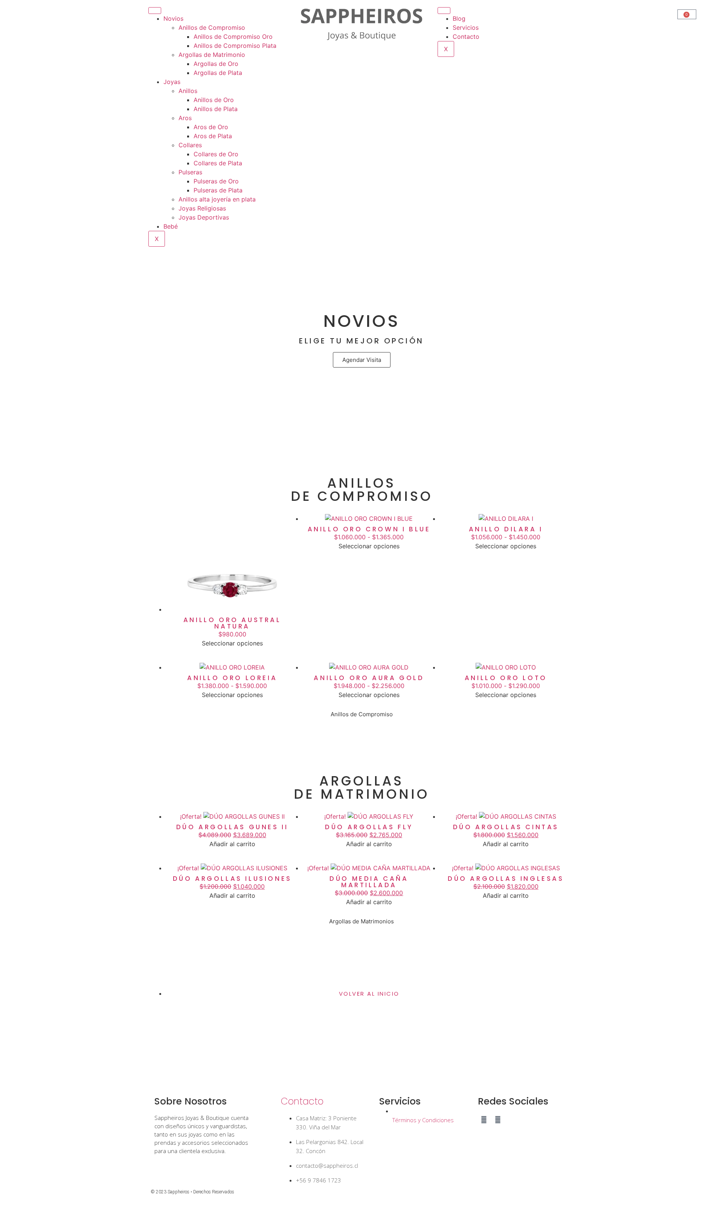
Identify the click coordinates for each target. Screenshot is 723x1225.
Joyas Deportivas (203, 217)
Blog (459, 18)
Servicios (466, 27)
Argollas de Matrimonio (211, 54)
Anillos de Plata (216, 109)
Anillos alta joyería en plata (217, 199)
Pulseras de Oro (216, 181)
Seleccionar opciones (232, 643)
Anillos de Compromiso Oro (233, 36)
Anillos (187, 91)
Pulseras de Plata (218, 190)
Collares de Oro (216, 154)
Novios (173, 18)
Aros (185, 118)
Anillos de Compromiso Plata (235, 45)
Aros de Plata (213, 136)
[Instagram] (484, 1120)
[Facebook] (498, 1120)
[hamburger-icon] (154, 10)
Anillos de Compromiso (211, 27)
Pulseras (190, 172)
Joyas (171, 81)
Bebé (170, 226)
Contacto (466, 36)
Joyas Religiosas (202, 208)
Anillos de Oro (214, 100)
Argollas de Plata (218, 72)
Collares (190, 145)
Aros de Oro (211, 127)
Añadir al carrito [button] (232, 844)
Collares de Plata (218, 163)
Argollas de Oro (216, 63)
